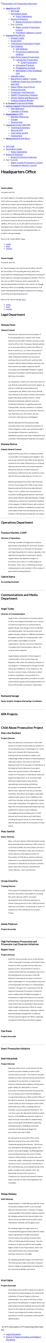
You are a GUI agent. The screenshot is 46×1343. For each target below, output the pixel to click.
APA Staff (10, 146)
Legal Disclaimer (13, 1334)
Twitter (8, 244)
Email (8, 246)
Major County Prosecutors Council (26, 162)
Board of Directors (14, 154)
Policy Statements (19, 151)
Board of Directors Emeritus (24, 157)
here (23, 239)
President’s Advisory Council (24, 165)
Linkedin (9, 248)
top (2, 1329)
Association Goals (14, 149)
